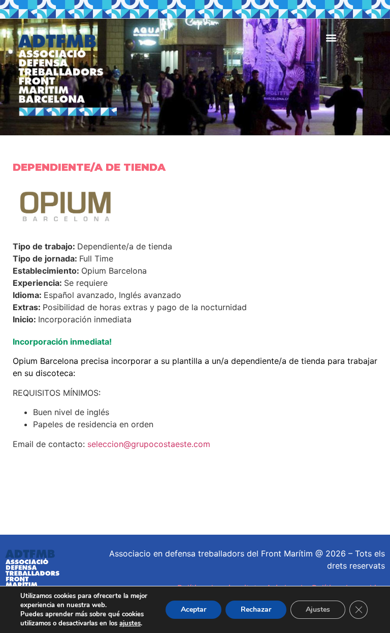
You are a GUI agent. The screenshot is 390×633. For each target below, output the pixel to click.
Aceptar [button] (193, 609)
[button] (330, 37)
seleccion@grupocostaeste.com (148, 444)
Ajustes (318, 609)
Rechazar (256, 609)
